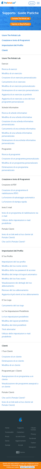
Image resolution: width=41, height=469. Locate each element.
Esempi (7, 445)
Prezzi (7, 436)
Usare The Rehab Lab (11, 35)
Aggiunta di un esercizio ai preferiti (17, 94)
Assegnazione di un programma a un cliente (17, 377)
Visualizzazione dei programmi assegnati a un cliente (20, 385)
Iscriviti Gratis (20, 436)
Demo (7, 441)
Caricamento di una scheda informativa (18, 128)
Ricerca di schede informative (14, 113)
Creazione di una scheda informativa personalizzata (17, 123)
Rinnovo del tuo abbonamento (15, 290)
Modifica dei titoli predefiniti (14, 325)
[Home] (12, 3)
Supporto (20, 428)
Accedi (32, 3)
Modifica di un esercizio (12, 73)
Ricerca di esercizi (9, 69)
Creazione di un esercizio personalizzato (19, 77)
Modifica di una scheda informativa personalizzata (17, 134)
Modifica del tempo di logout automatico (19, 274)
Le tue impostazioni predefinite (15, 316)
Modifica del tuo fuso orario (14, 278)
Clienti (5, 50)
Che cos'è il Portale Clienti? (13, 241)
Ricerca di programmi (11, 154)
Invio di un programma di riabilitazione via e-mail (20, 214)
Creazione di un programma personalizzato (20, 158)
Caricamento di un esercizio (13, 82)
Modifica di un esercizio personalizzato (18, 86)
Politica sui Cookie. (12, 467)
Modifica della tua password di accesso (18, 270)
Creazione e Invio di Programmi (16, 40)
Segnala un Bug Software (21, 24)
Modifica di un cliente (11, 365)
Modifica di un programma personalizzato (20, 163)
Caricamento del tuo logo (13, 305)
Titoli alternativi (8, 329)
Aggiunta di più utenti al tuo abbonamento (20, 294)
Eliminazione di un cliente (13, 361)
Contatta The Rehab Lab (20, 18)
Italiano (22, 452)
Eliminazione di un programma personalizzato (15, 168)
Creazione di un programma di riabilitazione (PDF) (15, 191)
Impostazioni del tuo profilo (14, 261)
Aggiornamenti (20, 441)
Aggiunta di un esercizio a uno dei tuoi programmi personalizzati (18, 100)
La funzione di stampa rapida (14, 201)
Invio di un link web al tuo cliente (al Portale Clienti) (17, 236)
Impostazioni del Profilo (12, 45)
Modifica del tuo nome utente (14, 266)
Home (7, 428)
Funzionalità (9, 432)
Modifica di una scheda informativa (17, 117)
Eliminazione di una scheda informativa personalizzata (19, 141)
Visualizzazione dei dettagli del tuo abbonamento (17, 284)
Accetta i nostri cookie (27, 467)
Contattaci (20, 432)
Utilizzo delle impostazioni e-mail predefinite (16, 221)
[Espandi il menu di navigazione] (37, 3)
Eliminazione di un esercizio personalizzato (20, 90)
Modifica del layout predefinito (15, 321)
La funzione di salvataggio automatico (18, 197)
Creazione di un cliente (12, 356)
